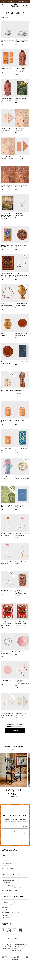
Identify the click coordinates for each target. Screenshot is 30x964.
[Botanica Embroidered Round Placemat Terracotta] (8, 293)
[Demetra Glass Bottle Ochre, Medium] (8, 523)
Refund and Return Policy (9, 902)
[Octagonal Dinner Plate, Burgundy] (8, 351)
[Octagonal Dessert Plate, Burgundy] (22, 323)
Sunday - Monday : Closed (9, 890)
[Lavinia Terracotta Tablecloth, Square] (8, 174)
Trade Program (6, 865)
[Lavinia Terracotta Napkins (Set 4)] (22, 146)
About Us (4, 855)
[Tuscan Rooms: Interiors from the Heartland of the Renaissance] (8, 203)
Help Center (5, 915)
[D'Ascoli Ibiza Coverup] (8, 466)
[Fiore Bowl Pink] (22, 641)
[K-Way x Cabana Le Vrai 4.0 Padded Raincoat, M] (22, 58)
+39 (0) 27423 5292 (7, 885)
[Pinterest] (14, 930)
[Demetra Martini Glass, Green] (22, 203)
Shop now (13, 797)
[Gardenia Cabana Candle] (8, 409)
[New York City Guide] (22, 351)
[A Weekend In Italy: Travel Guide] (8, 234)
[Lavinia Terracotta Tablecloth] (22, 174)
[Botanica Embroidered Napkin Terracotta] (22, 263)
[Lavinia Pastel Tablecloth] (22, 118)
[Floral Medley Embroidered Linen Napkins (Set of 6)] (8, 701)
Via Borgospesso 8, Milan (9, 882)
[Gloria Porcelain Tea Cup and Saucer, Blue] (22, 29)
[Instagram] (9, 930)
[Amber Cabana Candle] (22, 409)
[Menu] (2, 5)
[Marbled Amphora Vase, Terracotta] (22, 293)
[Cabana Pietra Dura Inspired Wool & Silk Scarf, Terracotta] (8, 263)
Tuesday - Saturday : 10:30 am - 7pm (12, 888)
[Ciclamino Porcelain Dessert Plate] (8, 641)
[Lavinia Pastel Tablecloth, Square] (8, 146)
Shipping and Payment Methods (11, 912)
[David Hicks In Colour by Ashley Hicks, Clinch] (8, 611)
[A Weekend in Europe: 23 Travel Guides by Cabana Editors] (22, 579)
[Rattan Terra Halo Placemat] (22, 234)
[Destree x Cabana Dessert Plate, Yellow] (22, 466)
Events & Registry (7, 863)
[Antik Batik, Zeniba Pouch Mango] (8, 379)
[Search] (24, 5)
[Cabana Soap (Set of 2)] (8, 58)
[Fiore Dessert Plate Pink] (8, 670)
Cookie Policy (6, 910)
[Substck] (20, 930)
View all (15, 750)
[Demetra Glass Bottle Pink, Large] (8, 551)
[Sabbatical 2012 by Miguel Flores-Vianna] (22, 494)
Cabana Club (5, 860)
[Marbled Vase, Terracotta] (8, 323)
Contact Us (5, 858)
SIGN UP (24, 827)
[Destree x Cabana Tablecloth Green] (8, 494)
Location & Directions (8, 880)
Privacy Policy (6, 907)
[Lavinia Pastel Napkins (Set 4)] (8, 118)
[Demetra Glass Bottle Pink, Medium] (22, 523)
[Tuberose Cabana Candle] (8, 438)
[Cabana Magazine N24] (22, 88)
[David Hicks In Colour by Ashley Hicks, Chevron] (22, 611)
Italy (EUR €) (12, 938)
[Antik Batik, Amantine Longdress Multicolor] (22, 379)
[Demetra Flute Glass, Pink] (8, 579)
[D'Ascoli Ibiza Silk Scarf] (22, 438)
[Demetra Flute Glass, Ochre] (22, 551)
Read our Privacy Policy (16, 835)
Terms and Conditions (8, 904)
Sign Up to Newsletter (8, 868)
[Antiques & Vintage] (13, 770)
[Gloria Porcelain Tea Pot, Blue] (8, 29)
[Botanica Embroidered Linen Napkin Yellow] (22, 701)
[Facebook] (3, 930)
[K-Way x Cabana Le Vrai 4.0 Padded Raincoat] (8, 88)
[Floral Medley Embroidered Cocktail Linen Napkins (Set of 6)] (22, 670)
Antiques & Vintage (14, 792)
